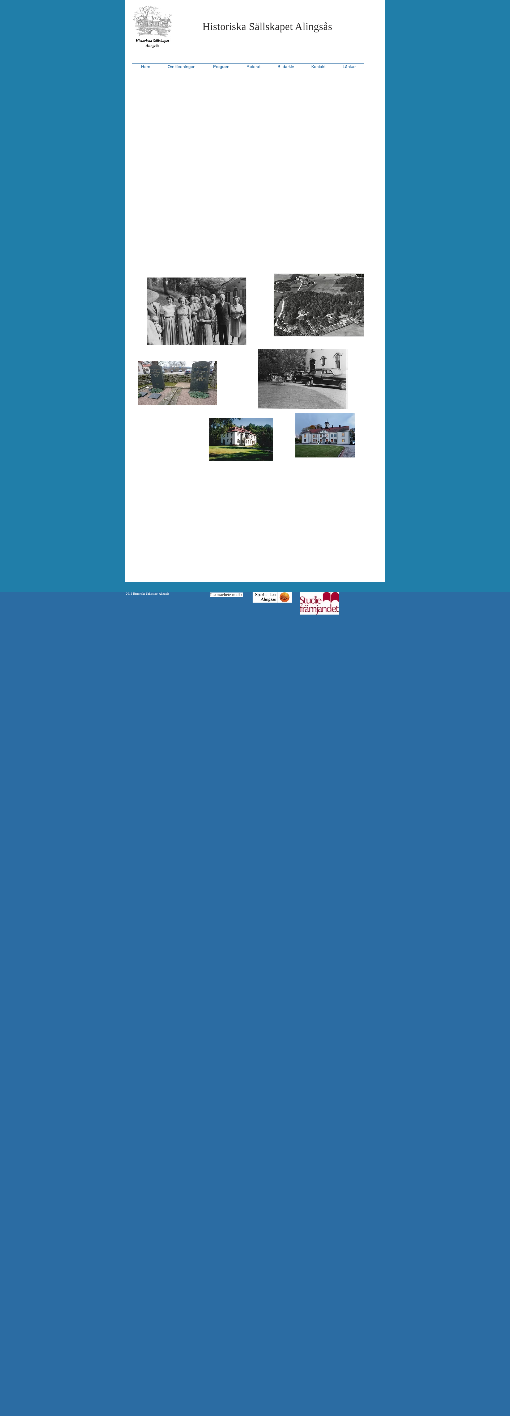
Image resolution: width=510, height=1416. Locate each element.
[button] (253, 67)
